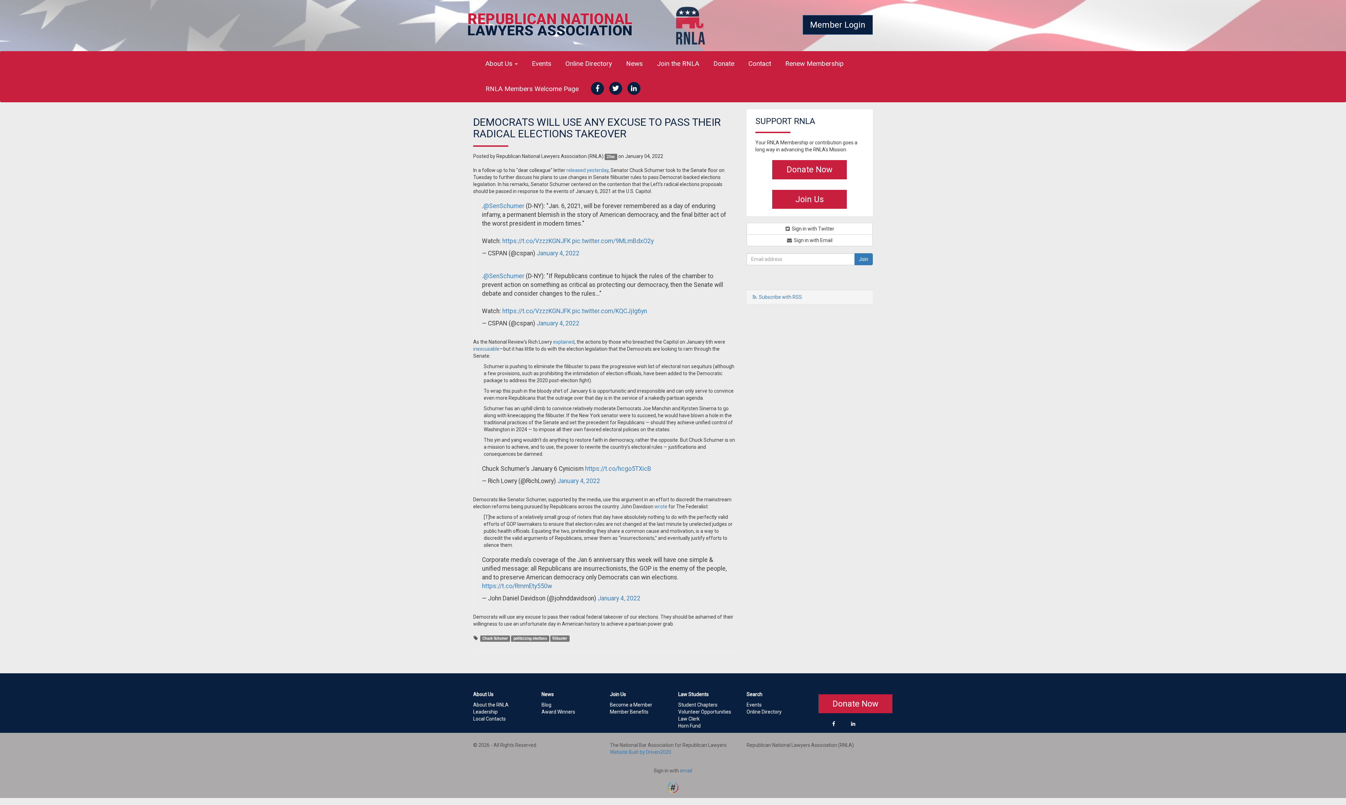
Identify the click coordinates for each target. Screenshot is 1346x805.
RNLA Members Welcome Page (532, 89)
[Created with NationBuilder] (673, 787)
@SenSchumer (503, 205)
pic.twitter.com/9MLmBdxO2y (613, 241)
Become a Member (631, 705)
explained (564, 342)
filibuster (559, 638)
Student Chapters (698, 705)
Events (541, 64)
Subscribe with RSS (780, 297)
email (686, 770)
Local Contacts (489, 719)
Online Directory (588, 64)
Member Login (837, 25)
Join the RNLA (678, 64)
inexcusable (486, 349)
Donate (723, 64)
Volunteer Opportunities (704, 712)
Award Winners (558, 712)
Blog (546, 705)
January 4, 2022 (558, 253)
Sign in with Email (812, 240)
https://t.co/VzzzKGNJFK (536, 241)
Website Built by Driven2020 (640, 752)
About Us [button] (499, 64)
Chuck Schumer (495, 638)
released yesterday (587, 170)
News (634, 64)
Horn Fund (689, 726)
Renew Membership (814, 64)
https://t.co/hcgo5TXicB (618, 468)
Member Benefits (629, 712)
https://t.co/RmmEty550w (517, 586)
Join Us (809, 199)
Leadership (485, 712)
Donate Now (809, 169)
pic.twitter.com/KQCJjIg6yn (609, 311)
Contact (759, 64)
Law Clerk (689, 719)
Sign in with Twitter (812, 229)
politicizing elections (530, 638)
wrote (660, 506)
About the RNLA (491, 705)
